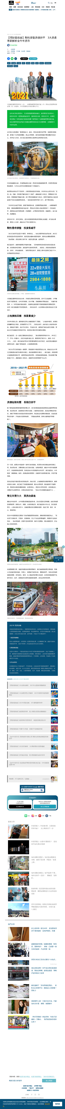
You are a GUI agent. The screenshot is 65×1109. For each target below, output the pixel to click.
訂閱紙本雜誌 (11, 2)
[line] (27, 1094)
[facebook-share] (8, 58)
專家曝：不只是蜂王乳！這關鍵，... (20, 779)
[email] (39, 1094)
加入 (29, 816)
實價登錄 (10, 66)
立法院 (18, 63)
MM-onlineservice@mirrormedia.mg (35, 1097)
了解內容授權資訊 (48, 1076)
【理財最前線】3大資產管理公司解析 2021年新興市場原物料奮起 (29, 694)
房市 (23, 63)
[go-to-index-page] (33, 3)
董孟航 (13, 51)
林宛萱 (13, 49)
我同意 (57, 1104)
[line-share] (12, 58)
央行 (9, 63)
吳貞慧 (23, 51)
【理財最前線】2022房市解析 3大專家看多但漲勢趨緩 (27, 746)
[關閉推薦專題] (63, 546)
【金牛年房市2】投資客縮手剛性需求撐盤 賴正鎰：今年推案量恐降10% (29, 764)
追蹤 (36, 816)
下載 (50, 816)
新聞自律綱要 (39, 1088)
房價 (33, 63)
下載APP (31, 1088)
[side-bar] (55, 2)
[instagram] (35, 1094)
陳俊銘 (28, 51)
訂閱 (43, 816)
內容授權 (24, 1088)
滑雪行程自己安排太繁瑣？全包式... (43, 959)
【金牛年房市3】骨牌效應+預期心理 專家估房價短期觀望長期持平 (28, 737)
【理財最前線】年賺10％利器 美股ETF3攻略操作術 (25, 729)
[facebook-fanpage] (31, 1094)
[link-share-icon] (15, 58)
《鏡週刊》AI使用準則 (32, 1090)
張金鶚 (15, 66)
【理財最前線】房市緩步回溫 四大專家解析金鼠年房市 (27, 755)
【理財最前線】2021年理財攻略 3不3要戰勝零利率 (25, 703)
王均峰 (18, 51)
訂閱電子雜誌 (38, 1086)
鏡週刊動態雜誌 (36, 1076)
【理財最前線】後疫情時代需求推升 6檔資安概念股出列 (27, 720)
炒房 (37, 63)
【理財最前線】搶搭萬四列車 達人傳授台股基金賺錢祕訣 (27, 711)
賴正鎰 (28, 63)
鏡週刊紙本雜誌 (25, 1076)
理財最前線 (48, 63)
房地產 (13, 63)
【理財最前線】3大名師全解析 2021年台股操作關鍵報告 (27, 685)
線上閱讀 (49, 1081)
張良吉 (41, 63)
